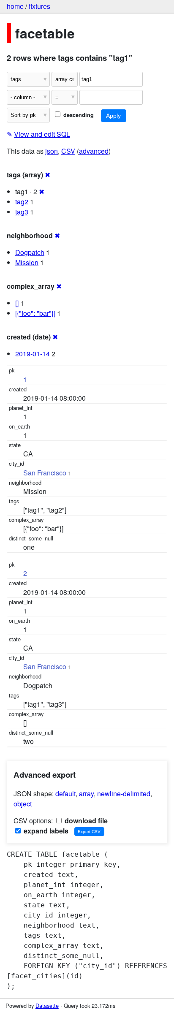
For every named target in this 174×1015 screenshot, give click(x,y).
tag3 (21, 212)
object (23, 804)
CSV (68, 151)
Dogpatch (29, 252)
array (86, 793)
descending (78, 115)
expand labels (45, 831)
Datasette (47, 1005)
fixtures (39, 6)
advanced (94, 151)
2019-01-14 (32, 353)
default (65, 793)
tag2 (21, 201)
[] (17, 303)
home (15, 6)
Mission (26, 262)
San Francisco (44, 473)
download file (85, 820)
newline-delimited (123, 793)
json (51, 151)
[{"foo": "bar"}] (35, 313)
